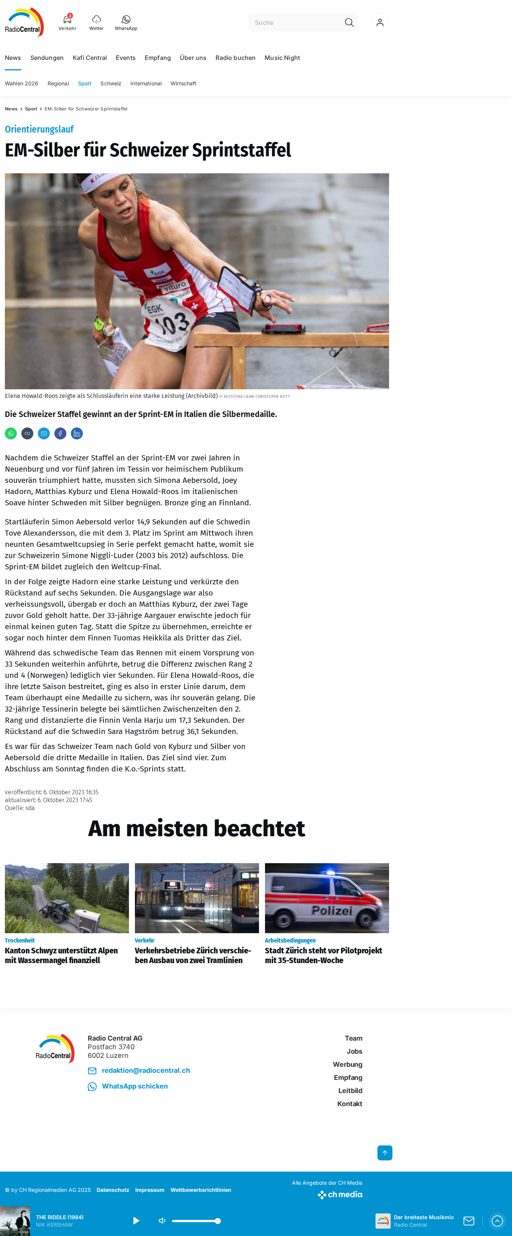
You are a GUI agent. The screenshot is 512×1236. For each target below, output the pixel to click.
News (13, 57)
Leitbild (350, 1091)
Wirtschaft (183, 83)
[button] (126, 22)
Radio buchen (236, 57)
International (146, 83)
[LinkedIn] (77, 433)
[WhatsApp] (11, 433)
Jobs (354, 1051)
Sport (85, 83)
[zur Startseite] (24, 22)
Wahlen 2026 (22, 83)
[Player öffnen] (497, 1221)
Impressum (150, 1190)
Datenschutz (113, 1190)
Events (126, 57)
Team (353, 1038)
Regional (58, 83)
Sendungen (47, 57)
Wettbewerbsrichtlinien (201, 1190)
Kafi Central (90, 57)
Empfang (158, 57)
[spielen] (135, 1221)
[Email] (44, 433)
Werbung (347, 1064)
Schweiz (110, 83)
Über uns (193, 57)
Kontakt (349, 1104)
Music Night (282, 57)
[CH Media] (327, 1193)
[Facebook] (60, 433)
